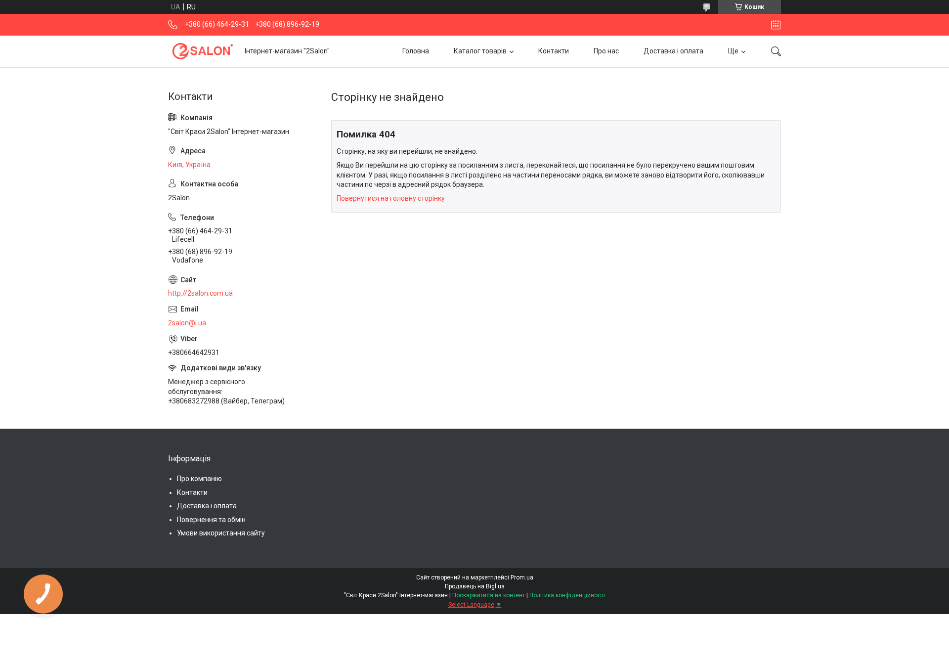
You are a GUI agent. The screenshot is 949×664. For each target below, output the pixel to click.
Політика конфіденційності (567, 595)
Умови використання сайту (221, 533)
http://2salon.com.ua (200, 293)
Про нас (606, 51)
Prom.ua (522, 577)
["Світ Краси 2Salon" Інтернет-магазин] (202, 51)
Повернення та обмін (211, 520)
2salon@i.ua (187, 323)
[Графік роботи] (775, 25)
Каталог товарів (480, 51)
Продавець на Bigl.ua (475, 586)
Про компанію (199, 479)
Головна (415, 51)
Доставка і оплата (673, 51)
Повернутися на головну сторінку (391, 198)
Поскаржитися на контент (488, 595)
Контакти (553, 51)
